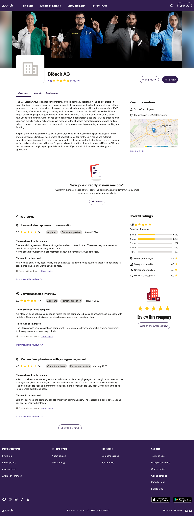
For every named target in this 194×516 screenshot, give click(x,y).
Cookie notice (158, 469)
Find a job (28, 5)
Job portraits (108, 462)
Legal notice (157, 489)
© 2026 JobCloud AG (98, 510)
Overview (23, 93)
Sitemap (71, 510)
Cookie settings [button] (159, 475)
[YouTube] (10, 499)
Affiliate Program (10, 475)
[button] (28, 232)
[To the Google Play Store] (182, 499)
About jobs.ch (59, 456)
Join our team (9, 469)
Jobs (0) (37, 93)
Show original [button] (47, 271)
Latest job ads (9, 462)
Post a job (57, 462)
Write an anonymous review (154, 325)
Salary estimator (76, 5)
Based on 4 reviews (139, 229)
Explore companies (50, 5)
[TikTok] (22, 499)
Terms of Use (158, 456)
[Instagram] (16, 499)
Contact (81, 510)
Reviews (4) (52, 93)
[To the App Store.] (160, 499)
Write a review (149, 79)
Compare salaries (110, 456)
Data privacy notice (160, 462)
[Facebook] (4, 499)
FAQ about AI (158, 482)
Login (182, 5)
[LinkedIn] (28, 499)
